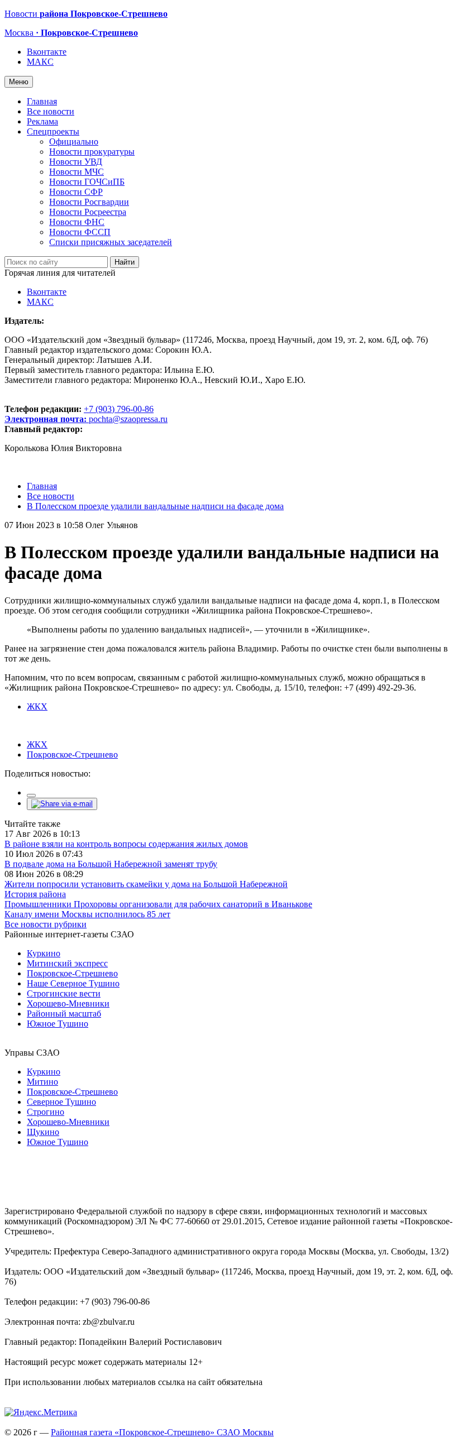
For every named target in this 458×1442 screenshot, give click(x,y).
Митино (42, 1081)
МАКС (40, 61)
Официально (73, 141)
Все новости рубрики (45, 924)
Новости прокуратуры (92, 151)
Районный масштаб (64, 1013)
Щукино (43, 1132)
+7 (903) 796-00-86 (79, 414)
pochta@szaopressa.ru (128, 419)
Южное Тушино (57, 1023)
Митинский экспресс (67, 963)
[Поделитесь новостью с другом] (62, 803)
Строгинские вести (64, 993)
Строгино (45, 1112)
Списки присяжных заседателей (110, 242)
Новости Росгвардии (89, 202)
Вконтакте (46, 51)
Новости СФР (76, 192)
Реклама (42, 121)
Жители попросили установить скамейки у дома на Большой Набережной (146, 884)
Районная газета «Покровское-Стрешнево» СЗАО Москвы (162, 1432)
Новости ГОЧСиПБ (87, 181)
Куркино (43, 953)
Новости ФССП (80, 232)
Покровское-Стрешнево (72, 754)
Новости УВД (75, 161)
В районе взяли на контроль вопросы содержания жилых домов (126, 844)
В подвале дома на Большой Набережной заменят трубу (110, 864)
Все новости (50, 111)
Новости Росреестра (87, 212)
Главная (42, 101)
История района (35, 894)
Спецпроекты (53, 131)
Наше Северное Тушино (73, 983)
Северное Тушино (61, 1101)
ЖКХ (37, 706)
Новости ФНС (76, 222)
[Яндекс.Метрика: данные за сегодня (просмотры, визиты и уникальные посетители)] (40, 1412)
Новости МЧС (76, 171)
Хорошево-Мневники (68, 1003)
